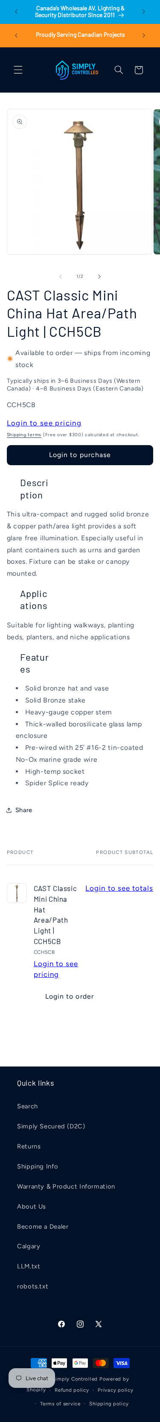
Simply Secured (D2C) (51, 1126)
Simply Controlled (75, 1379)
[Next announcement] (143, 11)
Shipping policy (108, 1404)
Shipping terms (24, 434)
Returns (29, 1146)
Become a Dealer (42, 1226)
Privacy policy (115, 1390)
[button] (18, 70)
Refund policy (72, 1390)
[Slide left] (60, 276)
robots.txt (32, 1286)
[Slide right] (99, 276)
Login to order (69, 996)
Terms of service (60, 1404)
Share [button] (23, 810)
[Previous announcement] (16, 11)
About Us (31, 1206)
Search (27, 1106)
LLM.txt (28, 1266)
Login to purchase (80, 455)
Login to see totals (119, 888)
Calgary (28, 1246)
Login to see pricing (44, 423)
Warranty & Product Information (66, 1186)
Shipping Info (37, 1166)
